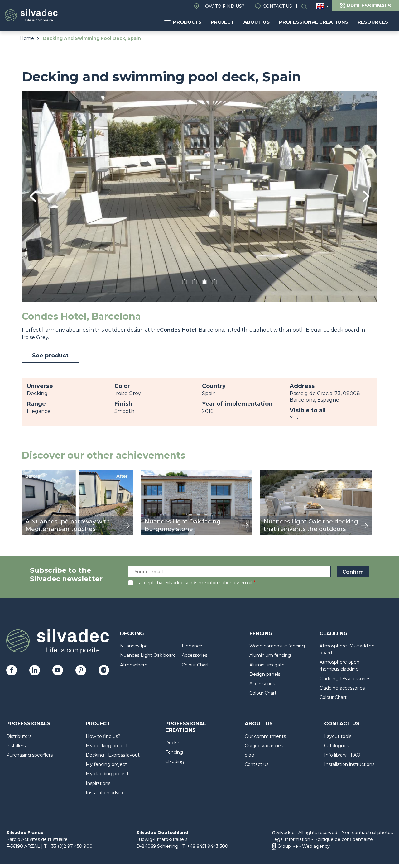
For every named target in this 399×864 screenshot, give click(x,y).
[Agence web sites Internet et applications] (274, 846)
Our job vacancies (264, 745)
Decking (132, 634)
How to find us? (222, 6)
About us (256, 22)
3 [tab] (204, 283)
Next (366, 196)
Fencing (260, 634)
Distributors (18, 736)
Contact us (277, 6)
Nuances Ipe (134, 646)
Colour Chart (195, 665)
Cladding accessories (342, 688)
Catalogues (336, 745)
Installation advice (105, 792)
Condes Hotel (178, 330)
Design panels (264, 674)
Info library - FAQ (342, 755)
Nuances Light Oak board (148, 655)
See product (50, 355)
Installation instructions (349, 764)
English (320, 6)
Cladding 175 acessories (345, 678)
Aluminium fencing (270, 655)
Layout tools (337, 736)
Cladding (334, 634)
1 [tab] (184, 283)
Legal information (291, 839)
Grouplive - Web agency (303, 846)
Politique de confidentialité (343, 839)
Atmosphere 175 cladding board (347, 649)
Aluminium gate (267, 665)
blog (249, 755)
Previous (32, 196)
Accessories (194, 655)
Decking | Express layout (113, 755)
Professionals (28, 724)
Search (307, 6)
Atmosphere (133, 665)
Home (27, 38)
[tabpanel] (199, 196)
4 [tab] (214, 283)
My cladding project (107, 773)
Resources (373, 22)
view (27, 473)
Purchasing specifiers (29, 755)
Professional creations (313, 22)
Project (222, 22)
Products (187, 22)
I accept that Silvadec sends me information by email (194, 582)
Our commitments (265, 736)
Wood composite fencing (277, 646)
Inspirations (98, 783)
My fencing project (106, 764)
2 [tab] (194, 283)
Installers (16, 745)
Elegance (192, 646)
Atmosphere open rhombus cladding (339, 665)
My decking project (107, 745)
